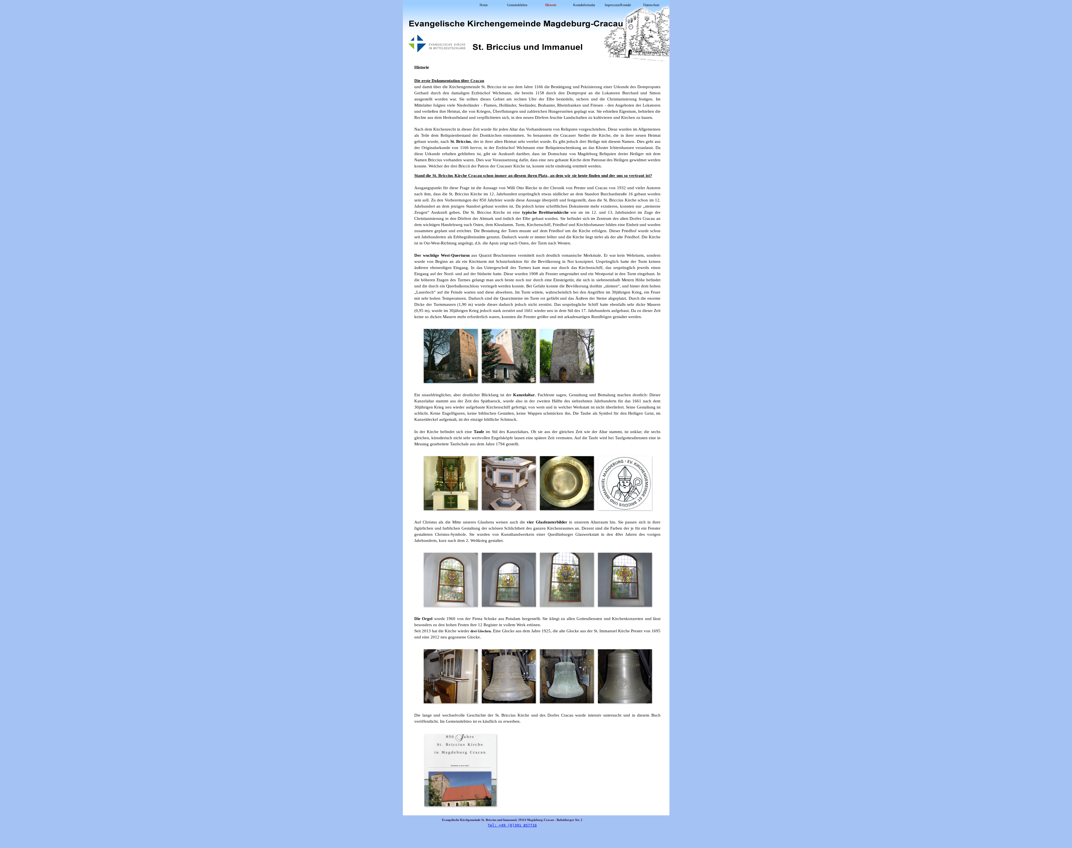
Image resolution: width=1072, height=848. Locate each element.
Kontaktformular (584, 5)
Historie (550, 5)
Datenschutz (651, 5)
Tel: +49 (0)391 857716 (512, 825)
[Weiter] (656, 356)
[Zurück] (418, 356)
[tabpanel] (537, 116)
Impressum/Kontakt (618, 5)
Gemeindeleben (517, 5)
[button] (451, 356)
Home (484, 5)
